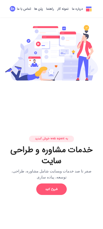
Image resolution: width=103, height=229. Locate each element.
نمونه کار (62, 9)
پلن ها (38, 9)
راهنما (50, 9)
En (12, 9)
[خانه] (89, 9)
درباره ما (77, 9)
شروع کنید (51, 189)
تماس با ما (24, 9)
